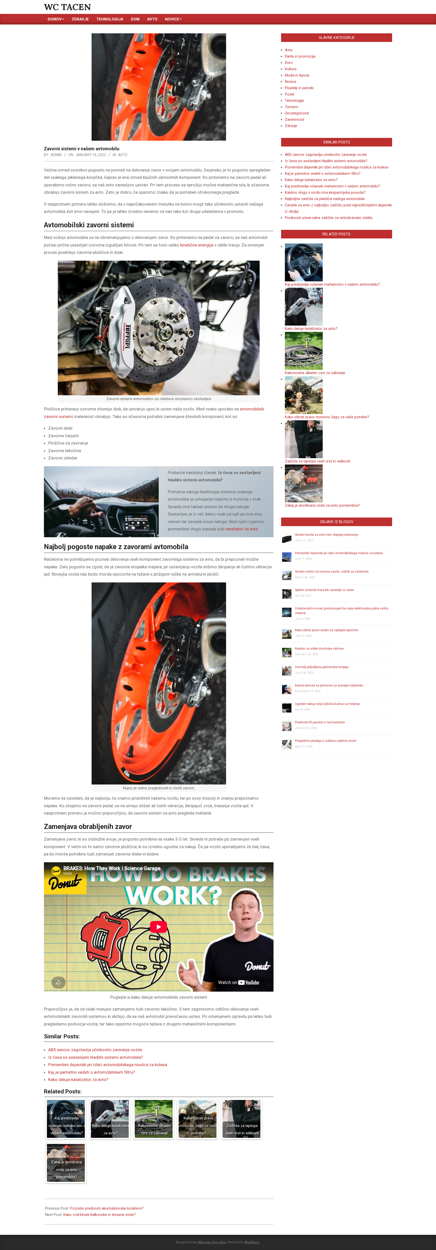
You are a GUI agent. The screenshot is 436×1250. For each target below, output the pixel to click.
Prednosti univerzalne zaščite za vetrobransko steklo (329, 217)
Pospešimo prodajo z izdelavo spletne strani (326, 741)
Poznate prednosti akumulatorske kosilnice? (107, 1208)
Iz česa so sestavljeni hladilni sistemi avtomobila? (95, 1057)
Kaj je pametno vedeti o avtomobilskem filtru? (91, 1072)
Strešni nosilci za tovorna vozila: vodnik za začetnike (332, 571)
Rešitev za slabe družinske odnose (319, 648)
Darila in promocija (300, 56)
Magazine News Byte (212, 1242)
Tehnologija (294, 100)
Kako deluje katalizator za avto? (78, 1079)
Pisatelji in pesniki (299, 88)
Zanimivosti (294, 119)
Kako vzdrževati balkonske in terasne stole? (99, 1214)
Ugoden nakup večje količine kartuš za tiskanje (327, 704)
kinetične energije (196, 245)
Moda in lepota (297, 75)
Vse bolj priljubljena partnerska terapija (321, 667)
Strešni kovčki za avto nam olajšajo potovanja (326, 534)
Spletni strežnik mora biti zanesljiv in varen (324, 590)
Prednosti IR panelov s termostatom (320, 722)
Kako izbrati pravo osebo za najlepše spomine (326, 630)
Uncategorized (297, 113)
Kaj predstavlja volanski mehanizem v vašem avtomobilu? (332, 186)
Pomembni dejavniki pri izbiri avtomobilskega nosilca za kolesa (107, 1064)
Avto (122, 155)
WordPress (251, 1242)
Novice (290, 81)
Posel (289, 94)
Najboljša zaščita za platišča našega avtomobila (325, 199)
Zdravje (291, 126)
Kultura (290, 69)
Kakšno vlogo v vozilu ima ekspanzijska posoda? (325, 192)
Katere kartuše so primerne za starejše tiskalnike (329, 685)
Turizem (291, 107)
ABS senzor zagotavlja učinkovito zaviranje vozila (95, 1049)
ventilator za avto (241, 528)
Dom (289, 62)
